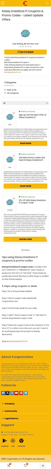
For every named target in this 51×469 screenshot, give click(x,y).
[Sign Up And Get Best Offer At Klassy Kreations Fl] (10, 117)
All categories (13, 93)
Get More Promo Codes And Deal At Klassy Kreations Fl (32, 158)
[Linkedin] (26, 393)
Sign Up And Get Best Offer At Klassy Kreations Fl (32, 116)
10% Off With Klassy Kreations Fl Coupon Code (32, 201)
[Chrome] (21, 441)
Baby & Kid (11, 90)
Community (11, 411)
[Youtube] (16, 393)
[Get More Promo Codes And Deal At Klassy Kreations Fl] (10, 159)
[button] (25, 403)
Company (10, 403)
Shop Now (25, 143)
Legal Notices (11, 418)
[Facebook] (3, 393)
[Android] (5, 441)
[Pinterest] (21, 393)
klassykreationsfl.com (12, 72)
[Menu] (3, 3)
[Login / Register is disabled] (43, 466)
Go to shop (27, 52)
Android (4, 446)
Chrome (21, 446)
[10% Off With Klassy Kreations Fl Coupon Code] (10, 202)
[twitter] (7, 393)
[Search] (47, 3)
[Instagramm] (12, 393)
